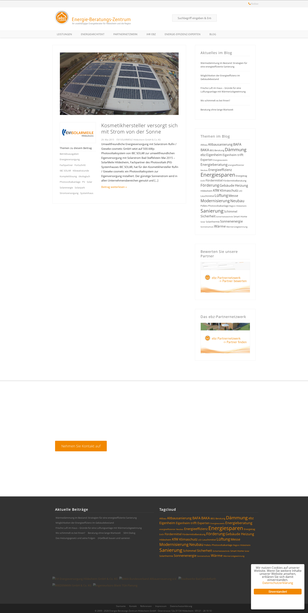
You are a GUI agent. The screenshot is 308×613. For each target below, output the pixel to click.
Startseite (121, 606)
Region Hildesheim (238, 206)
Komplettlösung (68, 176)
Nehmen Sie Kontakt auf (81, 446)
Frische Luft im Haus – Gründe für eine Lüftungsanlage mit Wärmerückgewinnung (223, 89)
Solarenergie (66, 187)
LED (240, 191)
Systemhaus (86, 193)
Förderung (210, 185)
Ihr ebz (151, 34)
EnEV (203, 181)
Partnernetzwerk (125, 34)
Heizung (241, 185)
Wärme (220, 226)
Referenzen (146, 606)
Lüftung (221, 195)
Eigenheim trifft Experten (193, 523)
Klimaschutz (229, 190)
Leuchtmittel (207, 196)
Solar (89, 181)
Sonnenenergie (231, 221)
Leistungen (64, 34)
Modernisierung (215, 200)
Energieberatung (214, 164)
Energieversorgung (70, 159)
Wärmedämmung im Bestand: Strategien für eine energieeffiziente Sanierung (224, 64)
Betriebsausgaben (69, 153)
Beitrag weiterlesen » (114, 187)
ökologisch (84, 176)
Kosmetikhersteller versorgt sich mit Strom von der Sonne (139, 128)
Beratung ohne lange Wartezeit (217, 109)
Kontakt (133, 606)
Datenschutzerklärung (181, 606)
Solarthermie (213, 221)
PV (83, 181)
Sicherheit (208, 216)
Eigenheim (214, 155)
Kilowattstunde (81, 170)
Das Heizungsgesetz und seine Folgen (75, 538)
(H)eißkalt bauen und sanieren (114, 538)
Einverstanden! (278, 592)
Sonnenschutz (207, 227)
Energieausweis (220, 160)
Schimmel (230, 211)
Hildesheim (206, 190)
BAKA (205, 150)
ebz (203, 155)
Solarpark (80, 187)
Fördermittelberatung (234, 180)
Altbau (204, 144)
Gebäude (227, 185)
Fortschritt (80, 165)
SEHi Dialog (129, 532)
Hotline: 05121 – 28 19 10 (249, 4)
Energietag (241, 175)
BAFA (237, 144)
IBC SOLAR (65, 170)
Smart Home (240, 216)
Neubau (237, 200)
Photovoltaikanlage (70, 181)
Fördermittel (214, 180)
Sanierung (212, 210)
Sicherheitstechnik (224, 216)
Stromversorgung (69, 193)
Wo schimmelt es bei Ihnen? (215, 100)
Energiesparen (218, 174)
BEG (212, 150)
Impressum (160, 606)
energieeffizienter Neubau (171, 529)
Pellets (204, 205)
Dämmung (236, 149)
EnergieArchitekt (92, 34)
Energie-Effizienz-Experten (183, 34)
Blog (212, 34)
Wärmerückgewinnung (236, 227)
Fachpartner (66, 165)
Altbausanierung (220, 144)
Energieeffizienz (220, 170)
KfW (216, 190)
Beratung (219, 150)
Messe (233, 195)
